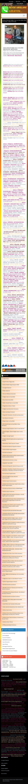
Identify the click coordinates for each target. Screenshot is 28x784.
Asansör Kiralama (6, 637)
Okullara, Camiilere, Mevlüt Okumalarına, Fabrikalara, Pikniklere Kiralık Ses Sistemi (13, 699)
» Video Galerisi (6, 390)
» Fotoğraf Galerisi (6, 387)
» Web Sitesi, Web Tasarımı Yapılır (10, 443)
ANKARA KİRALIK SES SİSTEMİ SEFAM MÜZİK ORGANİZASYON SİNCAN (12, 714)
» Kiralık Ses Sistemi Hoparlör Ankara (11, 446)
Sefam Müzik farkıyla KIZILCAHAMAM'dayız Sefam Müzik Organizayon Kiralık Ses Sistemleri (13, 709)
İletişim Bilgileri (4, 768)
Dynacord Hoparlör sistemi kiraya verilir (13, 697)
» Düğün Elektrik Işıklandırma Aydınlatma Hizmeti (12, 439)
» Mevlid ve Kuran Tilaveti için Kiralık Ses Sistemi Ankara (12, 588)
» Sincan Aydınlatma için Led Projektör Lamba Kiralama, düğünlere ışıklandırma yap (13, 532)
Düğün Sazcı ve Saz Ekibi (7, 679)
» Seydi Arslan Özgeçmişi (8, 381)
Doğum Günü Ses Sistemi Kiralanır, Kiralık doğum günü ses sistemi (13, 707)
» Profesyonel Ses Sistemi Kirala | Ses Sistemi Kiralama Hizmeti (13, 592)
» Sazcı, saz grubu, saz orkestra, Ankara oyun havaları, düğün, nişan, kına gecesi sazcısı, (13, 536)
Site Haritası (4, 773)
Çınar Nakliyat (5, 635)
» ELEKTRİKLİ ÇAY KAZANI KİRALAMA (11, 604)
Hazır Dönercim (6, 642)
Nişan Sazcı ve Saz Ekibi (11, 684)
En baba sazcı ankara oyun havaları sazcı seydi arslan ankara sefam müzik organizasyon (13, 711)
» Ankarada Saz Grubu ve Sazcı (9, 460)
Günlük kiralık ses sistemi (21, 743)
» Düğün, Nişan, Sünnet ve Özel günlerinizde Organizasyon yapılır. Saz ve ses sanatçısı (13, 545)
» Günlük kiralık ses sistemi (9, 584)
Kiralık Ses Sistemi (18, 693)
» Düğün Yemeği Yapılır (8, 436)
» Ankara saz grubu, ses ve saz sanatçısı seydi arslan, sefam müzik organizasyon (13, 540)
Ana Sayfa (11, 1)
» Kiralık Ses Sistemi (7, 452)
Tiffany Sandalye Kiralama (17, 756)
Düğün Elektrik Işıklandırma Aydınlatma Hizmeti (11, 689)
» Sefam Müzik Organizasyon (9, 449)
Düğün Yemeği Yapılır (9, 689)
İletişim (24, 1)
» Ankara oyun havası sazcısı (9, 481)
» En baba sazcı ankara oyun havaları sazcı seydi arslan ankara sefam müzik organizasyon (12, 506)
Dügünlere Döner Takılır (18, 680)
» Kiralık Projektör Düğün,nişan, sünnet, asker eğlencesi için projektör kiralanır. (12, 518)
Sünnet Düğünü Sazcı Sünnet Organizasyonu (11, 701)
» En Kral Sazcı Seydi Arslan (9, 473)
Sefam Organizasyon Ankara (8, 743)
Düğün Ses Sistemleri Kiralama (8, 682)
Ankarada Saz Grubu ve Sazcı (12, 696)
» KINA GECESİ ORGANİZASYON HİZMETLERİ (12, 607)
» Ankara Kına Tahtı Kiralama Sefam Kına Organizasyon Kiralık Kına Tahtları (12, 613)
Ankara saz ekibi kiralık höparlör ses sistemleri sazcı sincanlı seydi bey (13, 720)
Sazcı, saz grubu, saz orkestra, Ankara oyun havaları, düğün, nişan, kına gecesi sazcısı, (12, 725)
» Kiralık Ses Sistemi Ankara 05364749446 (12, 488)
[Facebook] (3, 366)
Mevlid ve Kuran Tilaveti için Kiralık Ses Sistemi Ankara (13, 744)
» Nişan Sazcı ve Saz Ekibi (8, 421)
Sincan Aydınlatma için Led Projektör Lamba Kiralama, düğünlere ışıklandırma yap (13, 723)
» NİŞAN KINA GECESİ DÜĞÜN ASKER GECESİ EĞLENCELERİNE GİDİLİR (12, 456)
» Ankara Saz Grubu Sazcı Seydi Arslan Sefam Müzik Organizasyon (13, 484)
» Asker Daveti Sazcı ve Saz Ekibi (10, 403)
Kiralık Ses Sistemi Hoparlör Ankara (17, 691)
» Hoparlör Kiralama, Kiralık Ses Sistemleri (12, 415)
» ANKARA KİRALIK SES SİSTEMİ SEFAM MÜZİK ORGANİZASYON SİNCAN (13, 514)
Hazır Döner (5, 644)
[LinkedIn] (11, 366)
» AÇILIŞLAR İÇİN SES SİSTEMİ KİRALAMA (12, 510)
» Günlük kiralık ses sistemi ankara (11, 596)
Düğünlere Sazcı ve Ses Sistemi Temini (16, 742)
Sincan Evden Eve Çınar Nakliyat (9, 650)
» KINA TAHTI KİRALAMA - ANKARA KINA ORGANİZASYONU (12, 549)
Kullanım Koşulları (5, 770)
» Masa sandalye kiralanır (8, 412)
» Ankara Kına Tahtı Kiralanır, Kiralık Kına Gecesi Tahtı (12, 618)
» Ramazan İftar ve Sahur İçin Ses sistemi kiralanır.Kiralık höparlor (12, 561)
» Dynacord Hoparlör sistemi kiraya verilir (12, 466)
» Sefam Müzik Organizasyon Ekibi (10, 384)
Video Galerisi (4, 763)
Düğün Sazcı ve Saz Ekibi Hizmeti (12, 71)
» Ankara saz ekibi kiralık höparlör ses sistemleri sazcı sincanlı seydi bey (11, 527)
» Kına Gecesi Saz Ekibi (7, 400)
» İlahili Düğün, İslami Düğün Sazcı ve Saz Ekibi (12, 432)
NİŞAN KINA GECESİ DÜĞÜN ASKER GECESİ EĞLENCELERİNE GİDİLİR (13, 694)
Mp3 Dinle (18, 1)
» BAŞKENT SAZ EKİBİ (7, 463)
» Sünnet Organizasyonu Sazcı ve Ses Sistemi (13, 428)
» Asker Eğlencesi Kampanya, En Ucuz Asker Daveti (13, 574)
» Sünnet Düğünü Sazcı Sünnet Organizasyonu (10, 477)
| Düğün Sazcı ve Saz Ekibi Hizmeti (13, 64)
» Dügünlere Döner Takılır (8, 406)
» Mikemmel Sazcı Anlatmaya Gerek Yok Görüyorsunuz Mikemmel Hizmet (12, 557)
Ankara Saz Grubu (12, 751)
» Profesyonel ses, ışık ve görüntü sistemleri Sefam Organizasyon (13, 570)
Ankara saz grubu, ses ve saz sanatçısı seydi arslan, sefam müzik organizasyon (13, 727)
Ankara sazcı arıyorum (16, 705)
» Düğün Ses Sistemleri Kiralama (10, 409)
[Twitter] (6, 366)
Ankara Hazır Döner (6, 756)
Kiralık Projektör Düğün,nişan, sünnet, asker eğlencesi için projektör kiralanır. (12, 717)
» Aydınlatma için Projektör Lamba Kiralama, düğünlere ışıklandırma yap (13, 523)
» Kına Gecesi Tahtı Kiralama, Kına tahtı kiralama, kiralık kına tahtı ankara (12, 566)
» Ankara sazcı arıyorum (8, 491)
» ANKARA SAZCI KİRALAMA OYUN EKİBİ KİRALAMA (12, 600)
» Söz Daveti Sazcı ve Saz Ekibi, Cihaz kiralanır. (11, 424)
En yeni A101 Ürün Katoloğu (8, 633)
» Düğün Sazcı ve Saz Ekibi (8, 397)
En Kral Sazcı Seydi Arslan (21, 700)
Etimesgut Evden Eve (7, 646)
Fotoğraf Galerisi (5, 760)
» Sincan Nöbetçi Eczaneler (9, 394)
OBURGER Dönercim (7, 640)
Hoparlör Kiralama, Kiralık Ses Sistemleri (11, 683)
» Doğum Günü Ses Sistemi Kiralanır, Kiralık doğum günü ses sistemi (13, 495)
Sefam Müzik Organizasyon (8, 648)
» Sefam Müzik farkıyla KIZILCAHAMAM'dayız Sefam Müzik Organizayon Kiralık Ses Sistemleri (13, 500)
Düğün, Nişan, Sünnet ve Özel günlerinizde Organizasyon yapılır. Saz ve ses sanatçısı (14, 729)
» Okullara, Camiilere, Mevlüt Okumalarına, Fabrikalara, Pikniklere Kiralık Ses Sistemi (13, 469)
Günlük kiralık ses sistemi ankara (13, 747)
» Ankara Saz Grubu (7, 610)
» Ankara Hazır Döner (7, 622)
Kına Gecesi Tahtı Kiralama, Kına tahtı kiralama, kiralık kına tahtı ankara (13, 737)
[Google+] (8, 366)
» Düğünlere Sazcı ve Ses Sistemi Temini (12, 578)
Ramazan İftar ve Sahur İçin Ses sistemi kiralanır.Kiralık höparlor (13, 735)
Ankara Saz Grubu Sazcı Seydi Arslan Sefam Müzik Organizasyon (12, 703)
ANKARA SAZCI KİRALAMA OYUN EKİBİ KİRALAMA (13, 748)
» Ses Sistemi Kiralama (7, 418)
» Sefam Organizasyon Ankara (9, 581)
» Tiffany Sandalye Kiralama (9, 625)
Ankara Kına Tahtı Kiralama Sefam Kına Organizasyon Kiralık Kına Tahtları (14, 752)
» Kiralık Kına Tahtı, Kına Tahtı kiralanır (12, 553)
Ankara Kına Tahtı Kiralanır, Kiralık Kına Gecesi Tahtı (13, 754)
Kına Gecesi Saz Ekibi (18, 679)
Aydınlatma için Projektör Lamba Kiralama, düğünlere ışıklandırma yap (13, 719)
